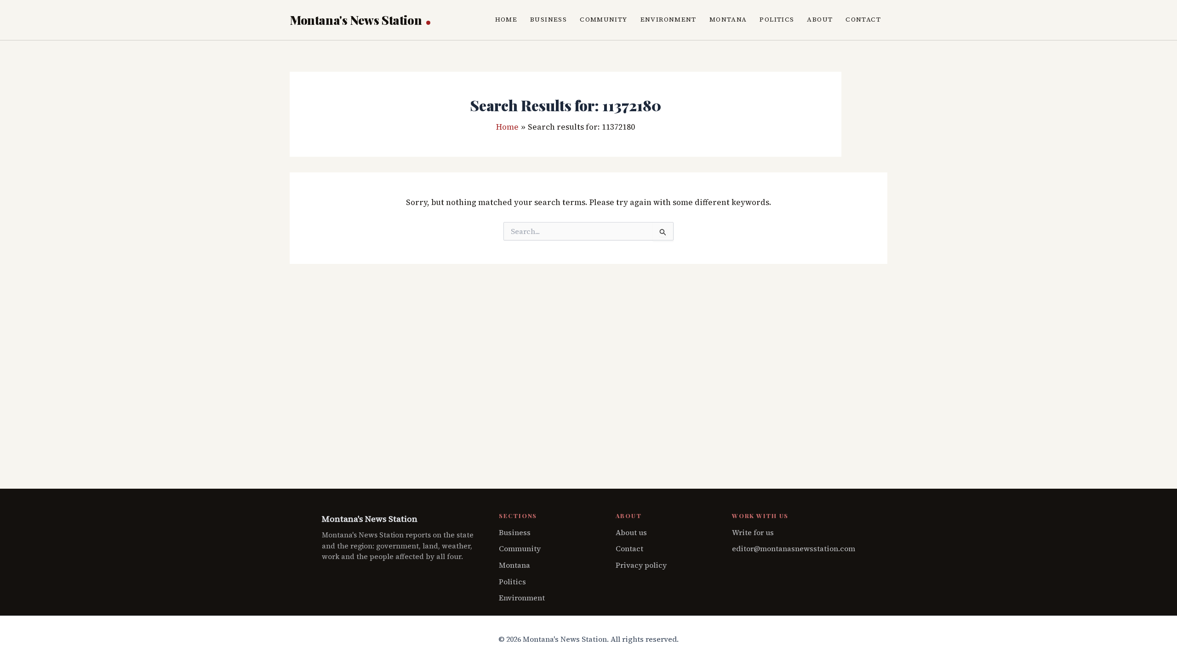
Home (506, 19)
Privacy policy (641, 565)
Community (604, 19)
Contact (863, 19)
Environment (668, 19)
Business (548, 19)
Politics (777, 19)
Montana (728, 19)
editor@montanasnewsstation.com (793, 548)
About (820, 19)
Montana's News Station (357, 20)
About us (631, 532)
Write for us (753, 532)
